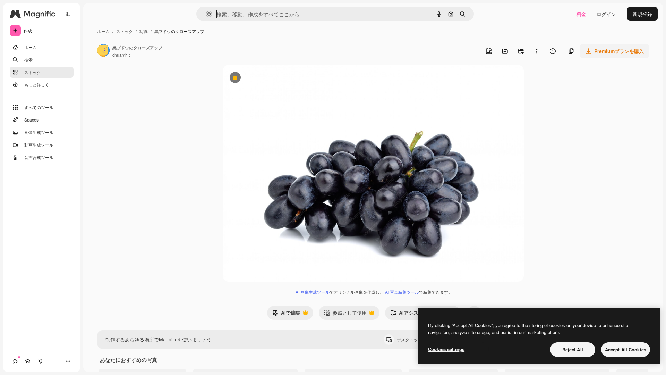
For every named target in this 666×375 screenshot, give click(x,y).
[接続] (15, 361)
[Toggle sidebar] (68, 13)
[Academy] (27, 361)
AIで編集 (286, 314)
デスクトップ (415, 339)
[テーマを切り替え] (40, 361)
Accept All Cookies (625, 349)
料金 (581, 13)
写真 (143, 31)
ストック (124, 31)
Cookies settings (446, 349)
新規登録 (642, 13)
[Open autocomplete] (206, 14)
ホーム (103, 31)
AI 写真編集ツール (402, 292)
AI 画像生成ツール (313, 292)
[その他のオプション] (537, 51)
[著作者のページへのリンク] (103, 51)
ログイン (606, 13)
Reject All (572, 349)
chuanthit (121, 55)
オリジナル (270, 78)
